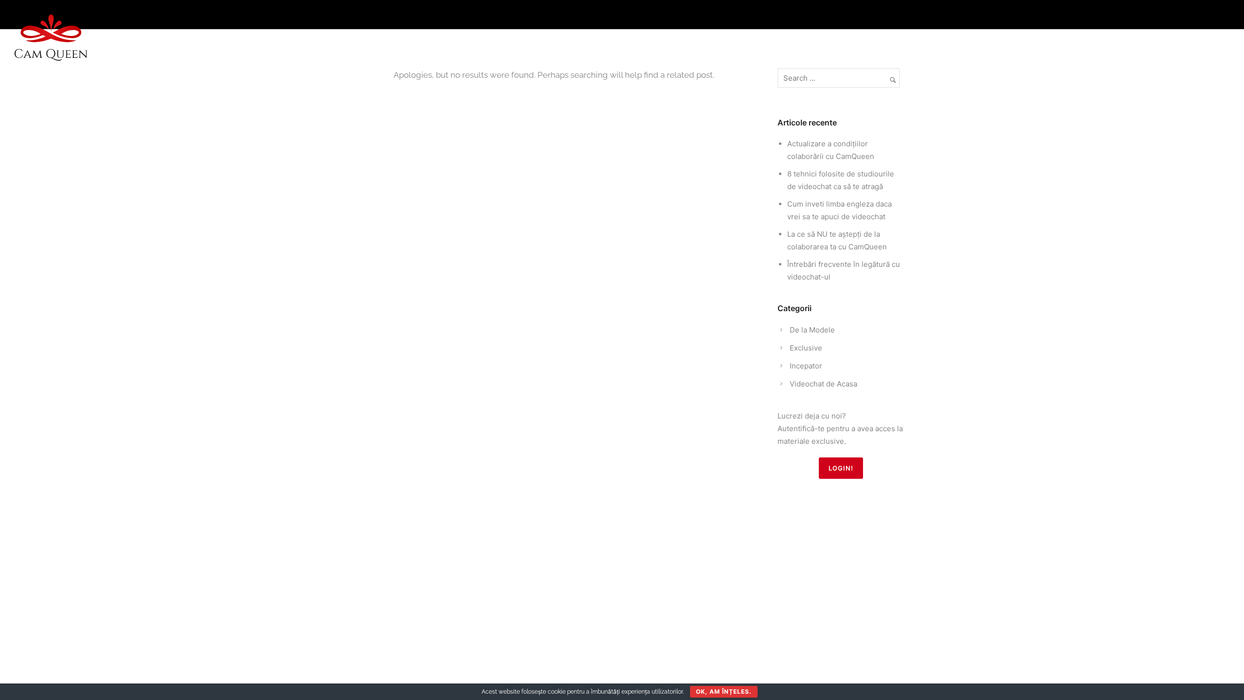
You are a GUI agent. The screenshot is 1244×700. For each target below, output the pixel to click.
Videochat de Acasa (823, 383)
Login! (841, 468)
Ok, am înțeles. (724, 691)
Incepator (806, 365)
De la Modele (812, 329)
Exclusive (806, 347)
